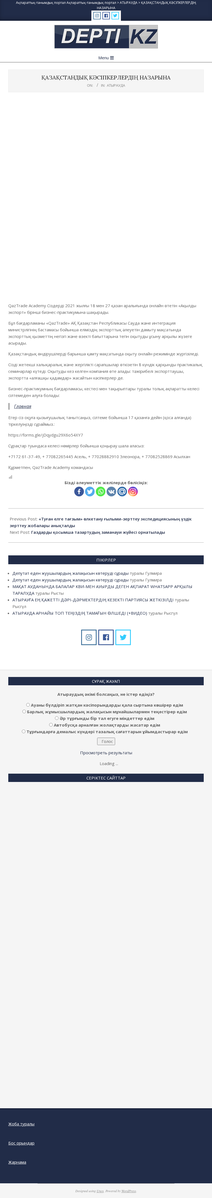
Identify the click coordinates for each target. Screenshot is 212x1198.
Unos (100, 1191)
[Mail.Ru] (122, 491)
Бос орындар (21, 1143)
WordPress (128, 1191)
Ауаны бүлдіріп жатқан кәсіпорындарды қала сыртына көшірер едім (107, 705)
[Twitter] (90, 491)
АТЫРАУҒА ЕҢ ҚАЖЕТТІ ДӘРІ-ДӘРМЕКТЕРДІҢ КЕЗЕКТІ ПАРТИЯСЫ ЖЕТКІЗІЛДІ (93, 599)
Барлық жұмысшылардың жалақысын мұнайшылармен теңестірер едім (107, 711)
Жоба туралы (21, 1124)
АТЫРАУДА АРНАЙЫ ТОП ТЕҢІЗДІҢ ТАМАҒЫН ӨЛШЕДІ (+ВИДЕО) (79, 613)
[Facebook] (79, 491)
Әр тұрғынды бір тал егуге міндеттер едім (107, 718)
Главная (22, 406)
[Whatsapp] (100, 491)
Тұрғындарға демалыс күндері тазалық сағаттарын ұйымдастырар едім (107, 731)
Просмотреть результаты (106, 752)
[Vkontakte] (111, 491)
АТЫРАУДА (116, 85)
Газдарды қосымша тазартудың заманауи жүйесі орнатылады (98, 532)
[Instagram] (133, 491)
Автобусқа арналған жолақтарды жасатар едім (107, 725)
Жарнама (17, 1162)
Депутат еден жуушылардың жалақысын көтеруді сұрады (70, 573)
